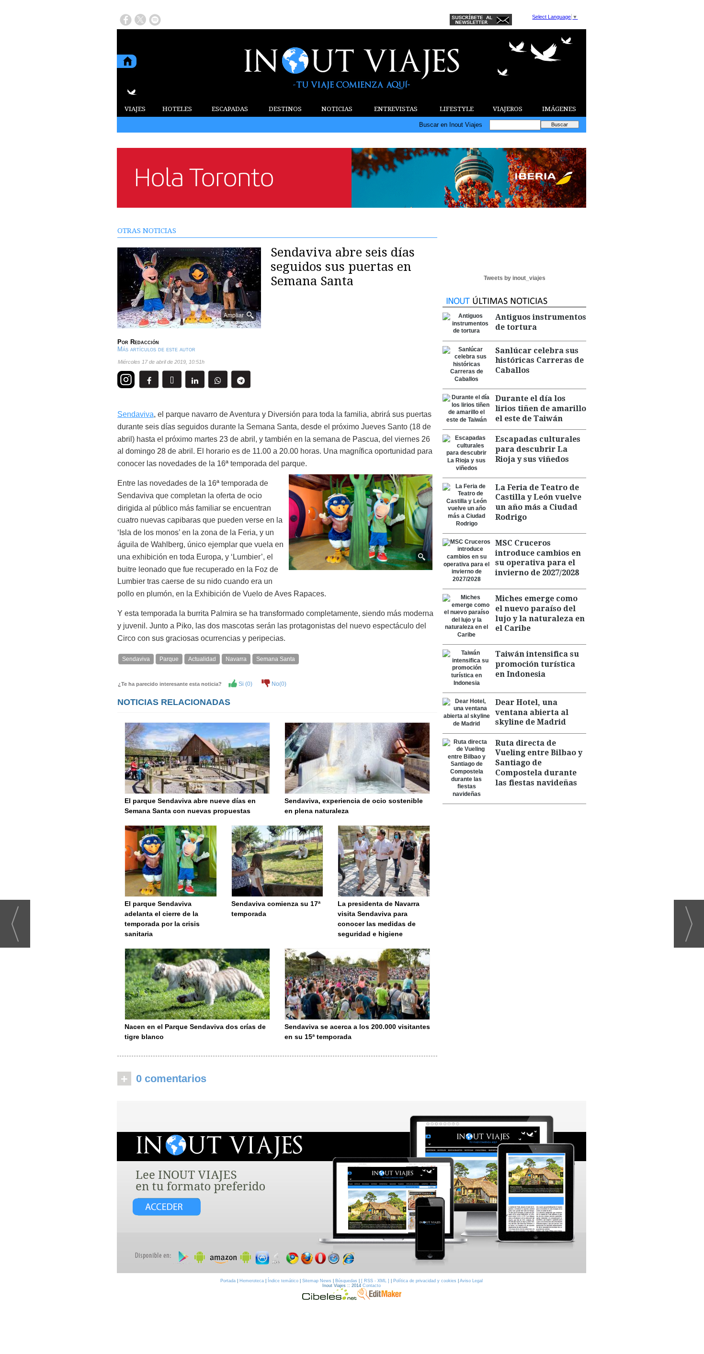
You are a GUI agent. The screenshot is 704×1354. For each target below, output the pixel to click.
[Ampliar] (189, 324)
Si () (244, 684)
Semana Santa (275, 659)
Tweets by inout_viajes (514, 278)
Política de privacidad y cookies (424, 1280)
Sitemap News (316, 1280)
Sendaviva (135, 414)
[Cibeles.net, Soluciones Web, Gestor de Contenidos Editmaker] (329, 1297)
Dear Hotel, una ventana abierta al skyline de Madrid (531, 712)
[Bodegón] (351, 1187)
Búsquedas (346, 1280)
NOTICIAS (336, 108)
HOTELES (177, 108)
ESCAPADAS (230, 108)
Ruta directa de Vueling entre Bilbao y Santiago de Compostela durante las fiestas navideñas (538, 763)
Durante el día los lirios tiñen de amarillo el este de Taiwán (540, 408)
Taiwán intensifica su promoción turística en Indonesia (537, 664)
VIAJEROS (507, 108)
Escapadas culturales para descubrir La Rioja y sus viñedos (537, 449)
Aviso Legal (471, 1280)
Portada (228, 1280)
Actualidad (202, 659)
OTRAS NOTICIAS (146, 230)
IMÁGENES (559, 108)
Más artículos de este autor (156, 349)
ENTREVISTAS (396, 108)
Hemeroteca (251, 1280)
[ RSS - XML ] (375, 1280)
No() (278, 684)
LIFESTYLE (457, 108)
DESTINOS (285, 108)
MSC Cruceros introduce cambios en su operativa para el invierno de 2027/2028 (538, 557)
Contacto (372, 1285)
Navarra (236, 659)
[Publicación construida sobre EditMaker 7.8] (379, 1297)
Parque (169, 659)
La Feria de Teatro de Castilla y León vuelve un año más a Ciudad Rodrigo (538, 502)
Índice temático (283, 1280)
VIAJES (135, 108)
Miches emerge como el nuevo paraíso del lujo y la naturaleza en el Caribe (540, 613)
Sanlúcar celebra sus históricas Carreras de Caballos (539, 360)
